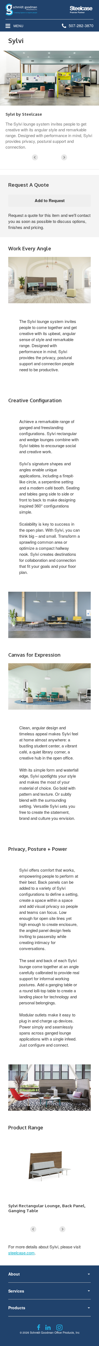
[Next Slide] (64, 157)
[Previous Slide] (34, 157)
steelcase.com (21, 1253)
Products (16, 1307)
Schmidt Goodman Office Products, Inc (54, 1332)
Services (16, 1291)
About (14, 1274)
